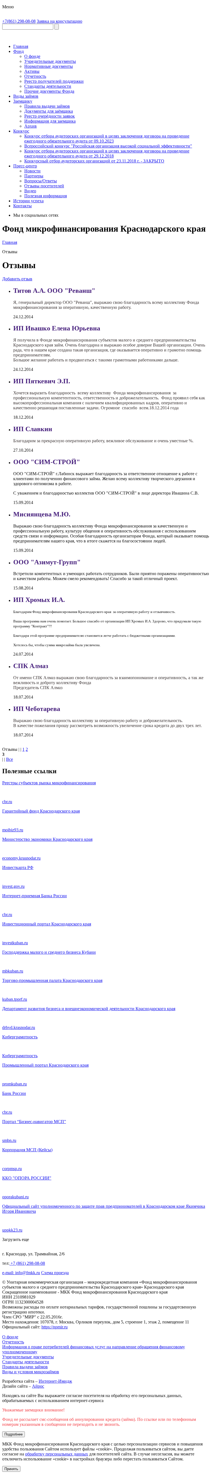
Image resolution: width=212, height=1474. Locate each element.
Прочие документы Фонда (49, 91)
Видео (30, 190)
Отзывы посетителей (44, 185)
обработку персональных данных (56, 1454)
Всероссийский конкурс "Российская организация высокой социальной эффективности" (108, 146)
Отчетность (35, 76)
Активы (31, 71)
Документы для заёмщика (48, 111)
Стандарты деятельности (47, 86)
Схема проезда (55, 1272)
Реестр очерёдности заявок (49, 116)
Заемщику (22, 101)
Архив (30, 126)
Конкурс (21, 131)
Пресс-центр (25, 166)
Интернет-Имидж (55, 1381)
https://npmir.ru (54, 1327)
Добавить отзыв (17, 278)
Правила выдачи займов (47, 106)
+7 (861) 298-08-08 (27, 1263)
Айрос (38, 1386)
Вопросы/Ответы (40, 181)
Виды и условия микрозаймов (30, 1371)
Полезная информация (45, 195)
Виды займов (25, 96)
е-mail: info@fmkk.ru (21, 1272)
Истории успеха (28, 200)
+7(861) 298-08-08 (19, 21)
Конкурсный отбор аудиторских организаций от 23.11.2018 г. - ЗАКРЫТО (94, 161)
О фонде (32, 56)
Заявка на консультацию (59, 21)
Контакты (22, 205)
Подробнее (13, 1434)
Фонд (18, 51)
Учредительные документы (50, 61)
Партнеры (33, 176)
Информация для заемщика (50, 121)
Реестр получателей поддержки (54, 81)
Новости (32, 171)
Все (9, 759)
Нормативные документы (48, 66)
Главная (20, 46)
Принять (11, 1469)
